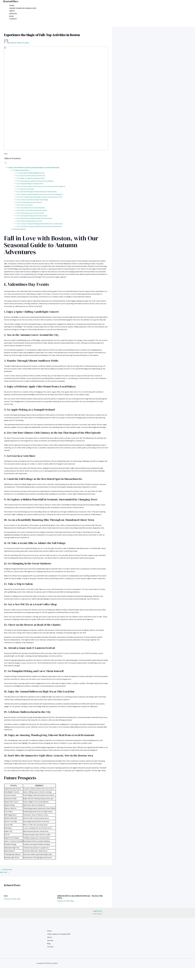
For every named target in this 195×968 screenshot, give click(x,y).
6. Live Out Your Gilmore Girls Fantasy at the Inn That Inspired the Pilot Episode (42, 186)
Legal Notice (97, 911)
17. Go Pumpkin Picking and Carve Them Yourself (33, 216)
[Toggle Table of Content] (5, 163)
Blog (11, 16)
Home (11, 5)
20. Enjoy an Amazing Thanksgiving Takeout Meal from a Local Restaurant (41, 224)
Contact (13, 19)
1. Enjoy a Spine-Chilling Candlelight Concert (31, 173)
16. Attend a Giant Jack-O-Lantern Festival (31, 213)
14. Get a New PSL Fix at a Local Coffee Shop (32, 208)
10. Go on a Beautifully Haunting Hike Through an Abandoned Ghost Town (41, 197)
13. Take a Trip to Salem (26, 205)
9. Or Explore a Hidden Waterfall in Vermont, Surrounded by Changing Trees (41, 194)
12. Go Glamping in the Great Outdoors (30, 202)
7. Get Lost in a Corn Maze (26, 189)
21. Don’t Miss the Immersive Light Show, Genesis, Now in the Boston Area (40, 226)
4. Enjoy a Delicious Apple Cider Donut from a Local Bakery (36, 181)
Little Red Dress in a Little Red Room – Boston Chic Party (80, 896)
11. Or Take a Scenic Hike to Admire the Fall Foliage (33, 200)
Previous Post (6, 869)
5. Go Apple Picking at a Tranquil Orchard (31, 183)
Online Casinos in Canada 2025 (22, 8)
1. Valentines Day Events (21, 170)
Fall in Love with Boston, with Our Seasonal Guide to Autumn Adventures (34, 167)
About (12, 11)
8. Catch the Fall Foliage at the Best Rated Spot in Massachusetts (38, 191)
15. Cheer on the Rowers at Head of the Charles (33, 210)
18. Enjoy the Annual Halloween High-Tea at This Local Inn (35, 218)
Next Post (4, 872)
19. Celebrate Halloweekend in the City (30, 221)
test (6, 895)
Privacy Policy (97, 914)
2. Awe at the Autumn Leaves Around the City (32, 175)
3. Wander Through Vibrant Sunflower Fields (31, 178)
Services (13, 14)
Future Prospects (19, 229)
